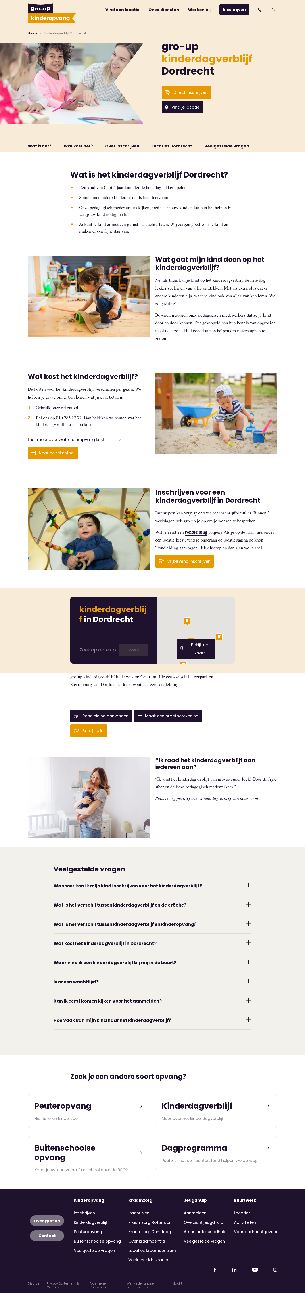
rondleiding (196, 532)
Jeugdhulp (195, 1200)
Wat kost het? (78, 146)
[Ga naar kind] (134, 1106)
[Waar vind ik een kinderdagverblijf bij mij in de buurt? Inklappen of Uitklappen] (248, 962)
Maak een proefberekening (171, 716)
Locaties (242, 1213)
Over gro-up (47, 1221)
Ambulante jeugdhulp (205, 1231)
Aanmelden (195, 1213)
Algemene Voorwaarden (100, 1285)
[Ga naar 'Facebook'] (215, 1268)
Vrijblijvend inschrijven (188, 561)
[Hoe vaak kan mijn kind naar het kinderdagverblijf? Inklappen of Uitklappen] (248, 1019)
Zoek (134, 650)
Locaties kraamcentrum (152, 1250)
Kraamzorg (140, 1200)
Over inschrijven (122, 146)
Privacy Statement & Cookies (63, 1285)
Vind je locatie (184, 107)
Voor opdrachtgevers (255, 1231)
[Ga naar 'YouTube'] (254, 1268)
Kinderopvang (89, 1200)
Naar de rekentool (56, 453)
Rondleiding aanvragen (105, 716)
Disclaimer (35, 1285)
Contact (47, 1235)
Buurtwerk (245, 1200)
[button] (260, 10)
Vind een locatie (122, 10)
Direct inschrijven (190, 92)
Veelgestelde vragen (226, 146)
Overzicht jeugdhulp (203, 1222)
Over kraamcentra (146, 1241)
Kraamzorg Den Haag (149, 1231)
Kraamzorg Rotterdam (150, 1222)
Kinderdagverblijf (90, 1222)
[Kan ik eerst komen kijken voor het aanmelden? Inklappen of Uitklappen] (248, 1000)
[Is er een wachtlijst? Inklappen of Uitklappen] (248, 981)
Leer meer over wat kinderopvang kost (67, 439)
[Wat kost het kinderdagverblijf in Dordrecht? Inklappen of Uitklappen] (248, 942)
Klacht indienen (179, 1285)
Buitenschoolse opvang (97, 1241)
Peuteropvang (88, 1231)
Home (32, 33)
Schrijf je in (92, 730)
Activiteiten (245, 1222)
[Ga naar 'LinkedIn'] (234, 1268)
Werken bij (199, 10)
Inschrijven (234, 9)
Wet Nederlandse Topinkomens (140, 1285)
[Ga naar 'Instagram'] (275, 1268)
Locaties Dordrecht (172, 146)
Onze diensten (163, 10)
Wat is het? (39, 146)
